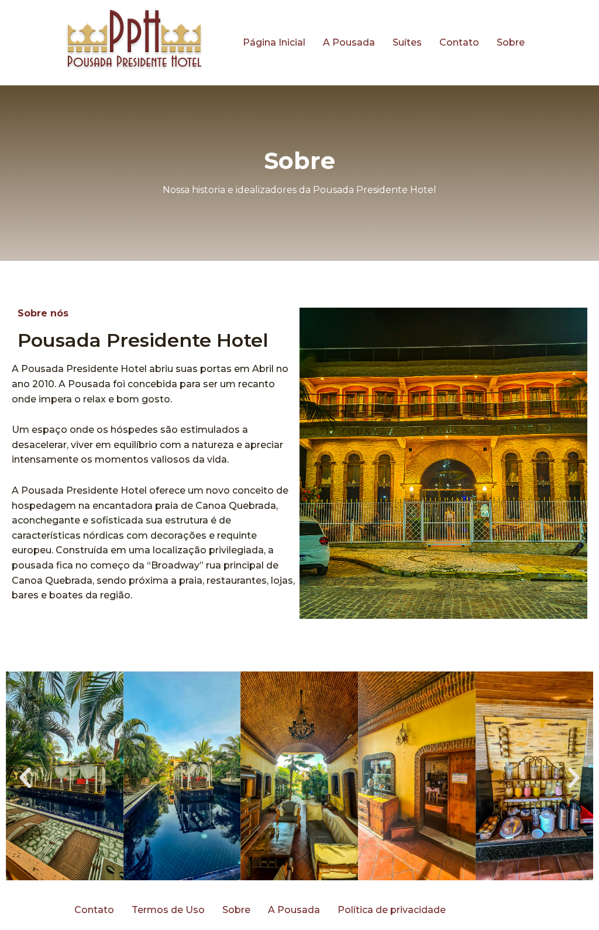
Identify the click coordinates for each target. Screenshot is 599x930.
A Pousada (349, 42)
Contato (459, 42)
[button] (25, 777)
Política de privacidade (392, 909)
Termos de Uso (168, 909)
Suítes (407, 42)
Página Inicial (274, 42)
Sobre (511, 42)
